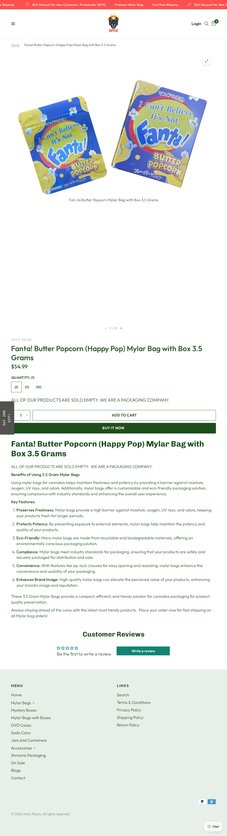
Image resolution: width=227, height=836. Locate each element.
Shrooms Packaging (28, 755)
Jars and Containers (29, 740)
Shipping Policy (130, 717)
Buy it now (113, 428)
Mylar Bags (21, 702)
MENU (17, 686)
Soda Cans (20, 732)
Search (123, 694)
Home (15, 45)
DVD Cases (21, 725)
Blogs (16, 770)
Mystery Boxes (24, 710)
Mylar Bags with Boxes (31, 717)
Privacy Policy (129, 709)
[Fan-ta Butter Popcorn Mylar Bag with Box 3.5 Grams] (206, 61)
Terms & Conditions (134, 702)
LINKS (123, 686)
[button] (7, 418)
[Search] (206, 23)
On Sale (18, 762)
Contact (18, 777)
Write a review (143, 651)
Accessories (21, 748)
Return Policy (128, 725)
